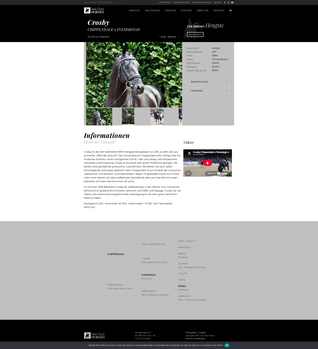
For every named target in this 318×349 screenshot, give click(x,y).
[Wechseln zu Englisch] (230, 10)
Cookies (202, 333)
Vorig (163, 37)
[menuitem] (165, 2)
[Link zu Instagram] (228, 2)
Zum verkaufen (181, 2)
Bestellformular (199, 81)
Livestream (165, 2)
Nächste (172, 37)
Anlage (218, 2)
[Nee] (315, 345)
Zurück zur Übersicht (98, 37)
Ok (227, 345)
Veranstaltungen (201, 2)
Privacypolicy (191, 333)
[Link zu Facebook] (225, 2)
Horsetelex (197, 90)
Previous (80, 74)
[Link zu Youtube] (232, 2)
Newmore (200, 338)
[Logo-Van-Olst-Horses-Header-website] (95, 10)
